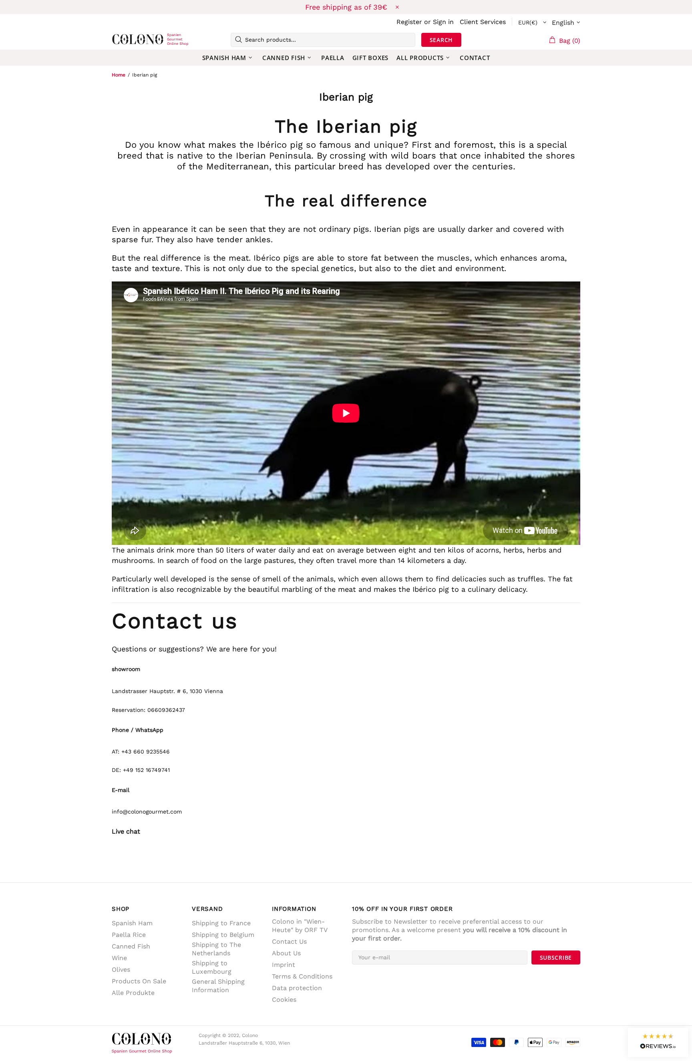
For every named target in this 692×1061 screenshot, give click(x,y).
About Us (286, 953)
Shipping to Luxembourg (211, 967)
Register (409, 22)
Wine (119, 958)
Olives (121, 969)
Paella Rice (129, 934)
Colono (124, 39)
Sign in (443, 22)
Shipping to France (221, 923)
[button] (658, 1042)
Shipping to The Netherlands (216, 949)
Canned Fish (131, 946)
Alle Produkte (133, 993)
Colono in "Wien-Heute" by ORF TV (300, 926)
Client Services (483, 22)
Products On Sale (139, 981)
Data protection (297, 988)
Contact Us (289, 941)
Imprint (283, 965)
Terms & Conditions (302, 976)
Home (118, 75)
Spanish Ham (132, 923)
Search (441, 40)
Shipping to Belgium (223, 934)
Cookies (284, 999)
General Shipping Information (218, 986)
